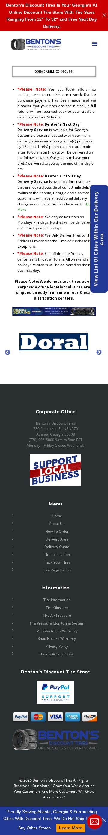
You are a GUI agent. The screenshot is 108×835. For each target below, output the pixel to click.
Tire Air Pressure (57, 615)
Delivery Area (57, 539)
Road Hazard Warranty (57, 638)
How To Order (57, 531)
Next (99, 352)
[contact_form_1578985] (94, 821)
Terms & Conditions (57, 654)
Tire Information (57, 599)
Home (57, 515)
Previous (7, 352)
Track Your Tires (56, 562)
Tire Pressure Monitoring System (56, 623)
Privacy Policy (57, 646)
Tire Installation (57, 554)
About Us (56, 523)
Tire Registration (57, 570)
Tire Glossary (57, 607)
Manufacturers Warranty (57, 631)
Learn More (70, 827)
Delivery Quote (56, 546)
